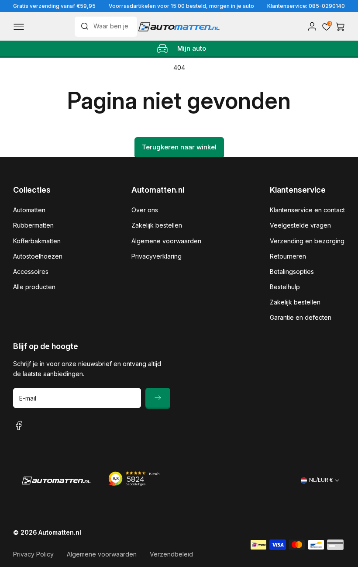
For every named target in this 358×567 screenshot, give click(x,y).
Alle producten (34, 286)
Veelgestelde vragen (300, 225)
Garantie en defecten (300, 317)
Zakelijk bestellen (156, 225)
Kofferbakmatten (37, 241)
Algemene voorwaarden (166, 241)
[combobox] (106, 27)
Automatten (29, 210)
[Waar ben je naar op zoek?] (87, 26)
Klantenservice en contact (307, 210)
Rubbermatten (33, 225)
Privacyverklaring (156, 256)
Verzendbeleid (171, 554)
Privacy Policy (33, 554)
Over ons (144, 210)
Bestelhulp (285, 286)
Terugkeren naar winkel (179, 147)
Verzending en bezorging (307, 241)
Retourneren (288, 256)
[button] (19, 27)
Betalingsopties (292, 271)
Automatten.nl (59, 532)
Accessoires (30, 271)
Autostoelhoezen (37, 256)
